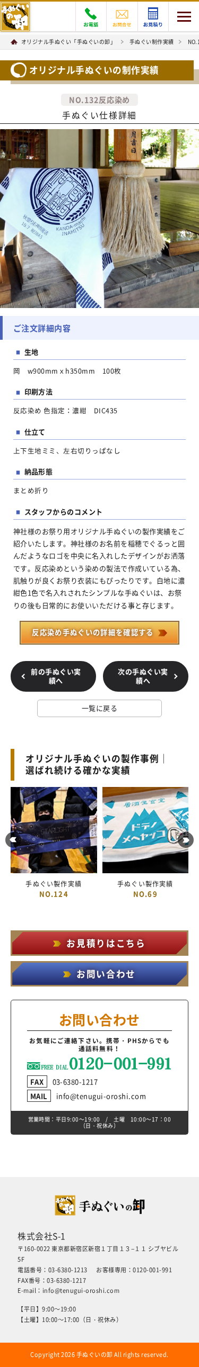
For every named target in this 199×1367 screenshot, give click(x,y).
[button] (13, 840)
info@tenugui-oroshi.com (88, 1096)
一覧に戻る (100, 708)
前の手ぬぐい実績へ (56, 675)
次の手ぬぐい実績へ (143, 675)
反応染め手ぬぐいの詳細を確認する (92, 632)
